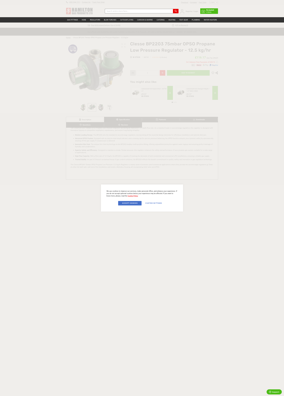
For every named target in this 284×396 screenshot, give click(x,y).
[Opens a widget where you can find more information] (274, 392)
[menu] (142, 20)
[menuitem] (72, 20)
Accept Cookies (130, 203)
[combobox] (139, 11)
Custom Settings (153, 203)
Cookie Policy (133, 196)
